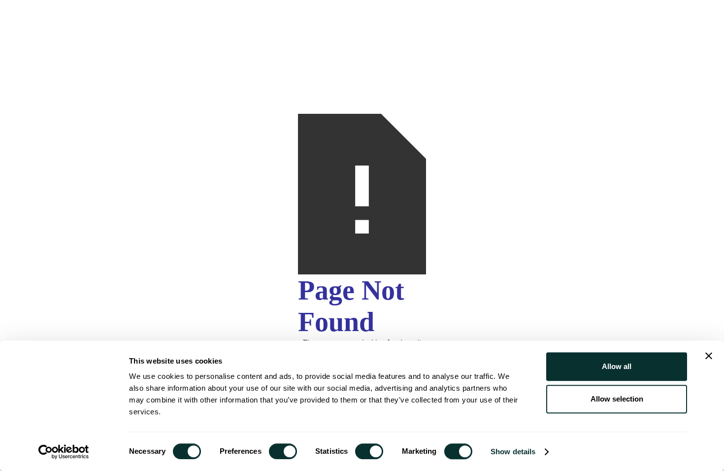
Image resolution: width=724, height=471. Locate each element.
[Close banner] (708, 355)
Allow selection (617, 399)
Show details (513, 451)
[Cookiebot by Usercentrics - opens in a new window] (64, 451)
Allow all (616, 366)
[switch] (283, 451)
